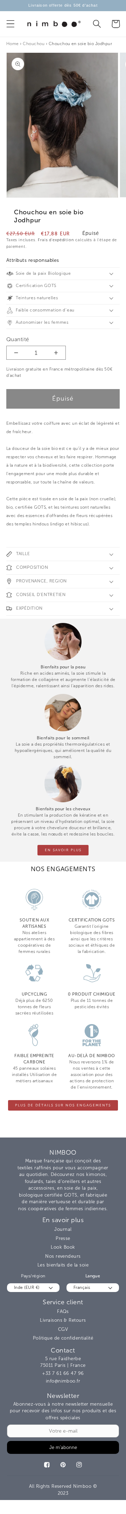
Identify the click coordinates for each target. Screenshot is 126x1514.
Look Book (63, 1247)
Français (82, 1287)
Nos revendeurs (63, 1256)
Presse (63, 1238)
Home (12, 43)
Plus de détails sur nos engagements (63, 1105)
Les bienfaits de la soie (63, 1265)
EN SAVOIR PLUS (63, 850)
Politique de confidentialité (63, 1338)
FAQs (63, 1311)
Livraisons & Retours (63, 1320)
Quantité (17, 339)
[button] (10, 24)
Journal (62, 1229)
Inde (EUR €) (27, 1287)
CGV (63, 1329)
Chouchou (33, 43)
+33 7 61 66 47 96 (63, 1373)
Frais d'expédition (56, 240)
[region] (63, 5)
